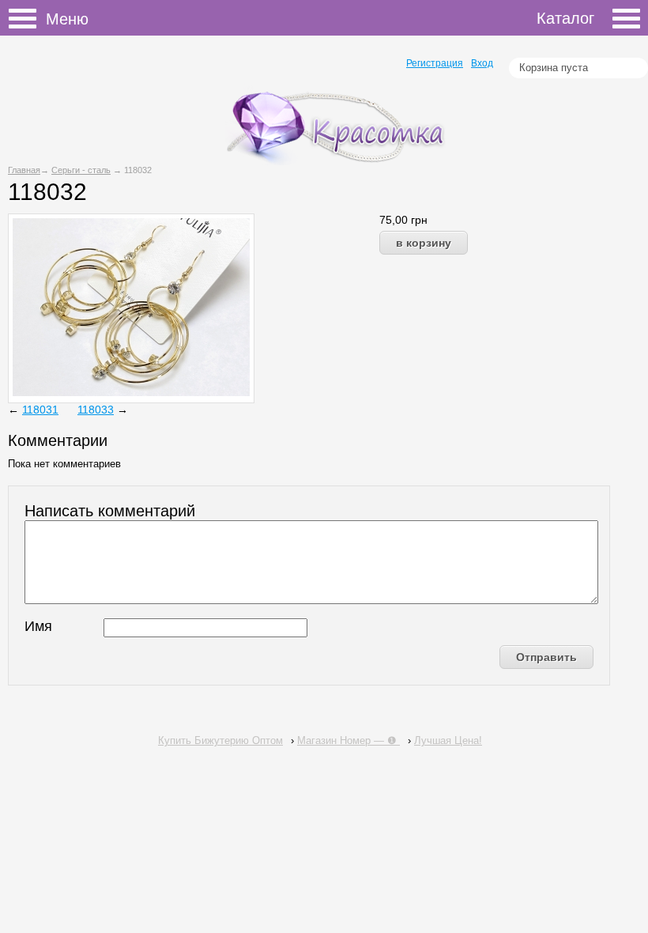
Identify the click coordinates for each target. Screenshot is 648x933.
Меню (27, 20)
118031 (40, 409)
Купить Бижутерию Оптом (220, 740)
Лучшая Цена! (448, 740)
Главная (24, 170)
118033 (95, 409)
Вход (482, 63)
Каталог (565, 18)
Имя (38, 626)
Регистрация (434, 63)
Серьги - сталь (81, 170)
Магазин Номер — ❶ (348, 740)
